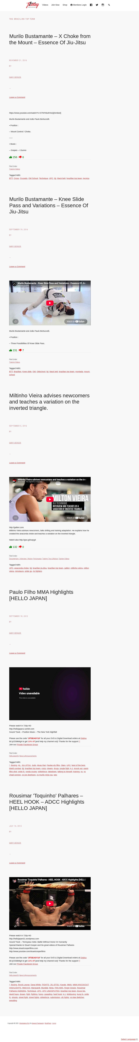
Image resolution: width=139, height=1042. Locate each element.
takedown (52, 772)
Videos (45, 5)
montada (79, 372)
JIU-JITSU (26, 765)
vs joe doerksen (29, 775)
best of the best (78, 765)
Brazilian (17, 372)
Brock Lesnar (24, 985)
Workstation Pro (24, 1023)
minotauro (19, 571)
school (12, 375)
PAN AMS (59, 988)
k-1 (71, 768)
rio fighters (37, 571)
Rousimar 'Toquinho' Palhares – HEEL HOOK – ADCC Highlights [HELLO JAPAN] (46, 802)
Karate (63, 985)
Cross (16, 178)
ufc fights (65, 997)
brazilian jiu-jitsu (40, 568)
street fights (34, 997)
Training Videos (14, 169)
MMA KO (26, 988)
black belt (61, 178)
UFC (51, 178)
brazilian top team (74, 178)
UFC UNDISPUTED (51, 991)
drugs (56, 768)
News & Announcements (28, 756)
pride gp (28, 571)
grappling (48, 994)
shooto (15, 997)
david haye (14, 994)
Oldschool (41, 372)
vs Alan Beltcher (77, 997)
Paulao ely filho (53, 765)
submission (55, 997)
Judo (34, 765)
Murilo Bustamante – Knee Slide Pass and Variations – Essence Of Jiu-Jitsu (48, 205)
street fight (23, 997)
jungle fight (64, 768)
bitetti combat (15, 768)
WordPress (48, 1023)
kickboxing (71, 994)
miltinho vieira (77, 568)
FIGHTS (45, 985)
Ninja (51, 988)
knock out (78, 768)
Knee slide (26, 372)
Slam (63, 765)
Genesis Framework (38, 1023)
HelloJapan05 (14, 756)
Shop (65, 5)
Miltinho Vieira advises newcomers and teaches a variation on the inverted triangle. (49, 402)
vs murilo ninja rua (45, 775)
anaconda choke (21, 568)
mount (86, 372)
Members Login (80, 5)
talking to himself (65, 772)
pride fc (21, 772)
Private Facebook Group (27, 745)
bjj (55, 178)
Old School (33, 178)
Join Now (55, 5)
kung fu (80, 994)
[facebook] (91, 5)
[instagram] (103, 5)
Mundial (44, 988)
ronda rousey (31, 772)
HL (19, 765)
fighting (34, 994)
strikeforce (42, 772)
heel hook (57, 994)
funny (41, 994)
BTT (11, 178)
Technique (43, 178)
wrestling (13, 1000)
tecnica (86, 178)
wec (55, 775)
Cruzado (23, 178)
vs (82, 772)
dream (50, 768)
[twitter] (97, 5)
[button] (109, 5)
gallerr (67, 568)
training (76, 772)
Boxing (14, 765)
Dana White (36, 985)
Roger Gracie (70, 988)
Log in (54, 1023)
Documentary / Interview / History (21, 559)
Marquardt (35, 988)
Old (34, 372)
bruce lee (81, 991)
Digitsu (84, 738)
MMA (69, 985)
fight (28, 994)
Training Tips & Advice (50, 559)
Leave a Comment (17, 97)
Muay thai (41, 765)
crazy (43, 768)
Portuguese (37, 559)
